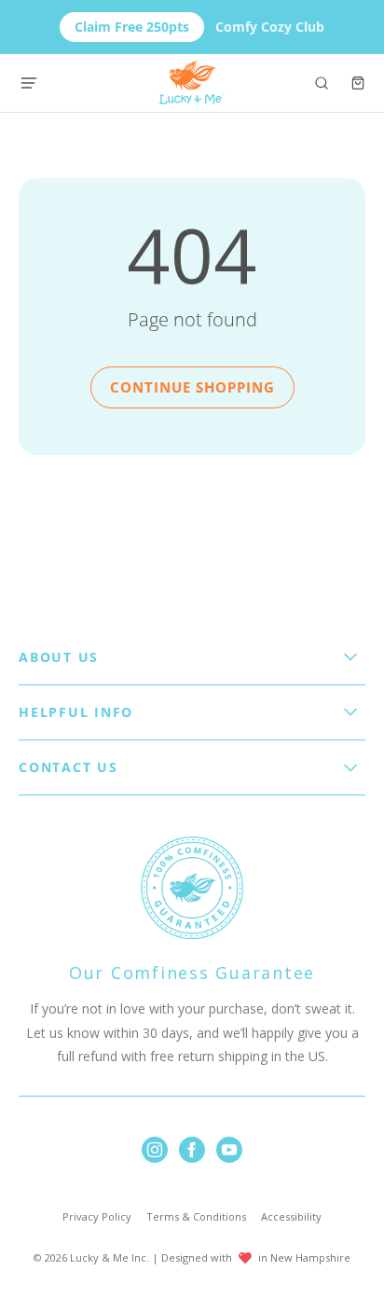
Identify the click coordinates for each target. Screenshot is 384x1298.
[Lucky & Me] (192, 83)
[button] (321, 83)
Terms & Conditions (196, 1216)
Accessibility (291, 1216)
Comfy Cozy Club (199, 26)
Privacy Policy (96, 1216)
